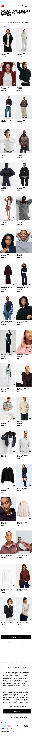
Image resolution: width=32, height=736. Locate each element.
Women (10, 663)
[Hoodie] (24, 74)
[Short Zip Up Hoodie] (8, 107)
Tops (21, 663)
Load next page (16, 637)
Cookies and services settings (17, 718)
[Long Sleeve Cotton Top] (8, 141)
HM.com (3, 663)
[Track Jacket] (24, 542)
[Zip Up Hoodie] (8, 40)
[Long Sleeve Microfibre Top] (8, 342)
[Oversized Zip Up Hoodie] (8, 442)
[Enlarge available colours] (2, 157)
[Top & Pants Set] (8, 174)
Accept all (17, 711)
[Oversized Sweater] (24, 509)
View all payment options (7, 731)
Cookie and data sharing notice (17, 706)
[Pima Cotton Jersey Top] (8, 308)
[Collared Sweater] (24, 442)
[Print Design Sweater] (24, 475)
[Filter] (30, 26)
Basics (16, 663)
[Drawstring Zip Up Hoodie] (24, 342)
